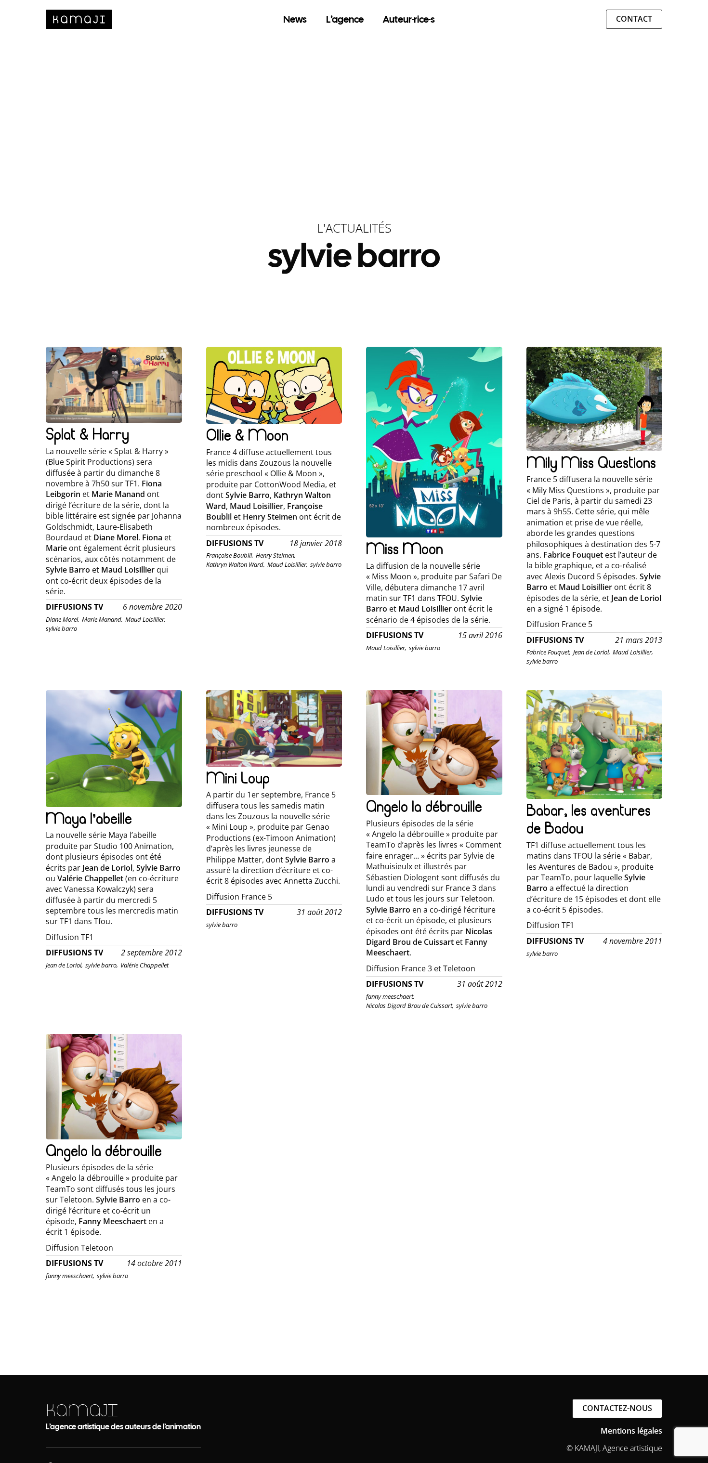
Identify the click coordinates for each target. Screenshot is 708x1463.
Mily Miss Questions (591, 462)
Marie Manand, (102, 619)
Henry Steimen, (276, 555)
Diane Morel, (62, 619)
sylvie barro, (101, 965)
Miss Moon (404, 549)
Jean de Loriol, (591, 652)
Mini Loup (238, 778)
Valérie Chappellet (144, 965)
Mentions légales (631, 1430)
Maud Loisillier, (287, 564)
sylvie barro (61, 628)
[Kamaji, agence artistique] (79, 19)
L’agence (345, 19)
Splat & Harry (87, 434)
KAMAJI (82, 1410)
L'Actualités (354, 228)
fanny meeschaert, (390, 996)
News (295, 19)
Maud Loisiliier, (145, 619)
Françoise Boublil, (229, 555)
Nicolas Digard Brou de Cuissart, (410, 1005)
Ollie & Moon (247, 435)
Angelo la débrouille (424, 806)
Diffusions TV (74, 607)
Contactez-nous (617, 1408)
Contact (634, 18)
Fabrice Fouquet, (548, 652)
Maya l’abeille (89, 818)
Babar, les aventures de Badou (588, 819)
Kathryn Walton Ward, (235, 564)
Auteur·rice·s (409, 19)
